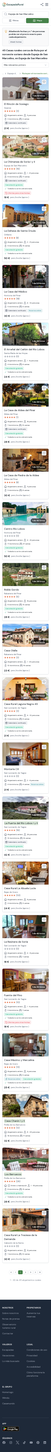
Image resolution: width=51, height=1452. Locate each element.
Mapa (39, 20)
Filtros (16, 20)
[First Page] (11, 1272)
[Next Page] (35, 1272)
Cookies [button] (31, 1361)
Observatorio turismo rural (9, 1326)
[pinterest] (38, 1443)
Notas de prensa (11, 1318)
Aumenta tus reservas (33, 1315)
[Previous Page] (16, 1272)
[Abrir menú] (47, 4)
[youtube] (31, 1443)
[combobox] (25, 14)
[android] (25, 1428)
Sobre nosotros (10, 1313)
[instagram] (10, 1443)
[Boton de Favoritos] (44, 82)
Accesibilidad (33, 1366)
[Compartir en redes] (42, 4)
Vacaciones (8, 1355)
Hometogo (7, 1392)
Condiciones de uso (37, 1349)
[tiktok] (24, 1443)
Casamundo (8, 1403)
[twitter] (17, 1443)
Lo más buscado (10, 1361)
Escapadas (8, 1349)
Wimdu (5, 1397)
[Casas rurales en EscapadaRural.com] (12, 4)
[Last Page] (40, 1272)
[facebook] (4, 1443)
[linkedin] (44, 1443)
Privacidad (32, 1355)
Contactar (7, 1333)
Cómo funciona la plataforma (36, 1374)
